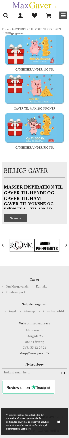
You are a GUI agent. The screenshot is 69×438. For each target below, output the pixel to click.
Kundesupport (15, 292)
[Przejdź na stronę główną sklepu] (34, 5)
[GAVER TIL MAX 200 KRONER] (34, 89)
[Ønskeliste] (34, 15)
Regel (12, 311)
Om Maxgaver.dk (17, 286)
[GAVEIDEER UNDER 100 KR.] (34, 50)
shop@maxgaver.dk (34, 353)
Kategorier (63, 15)
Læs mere (26, 428)
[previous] (6, 245)
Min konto (20, 15)
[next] (63, 245)
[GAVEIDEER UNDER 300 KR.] (34, 128)
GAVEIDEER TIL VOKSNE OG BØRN (36, 29)
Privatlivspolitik (54, 311)
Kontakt (41, 286)
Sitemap (29, 311)
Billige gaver (14, 33)
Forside (7, 29)
